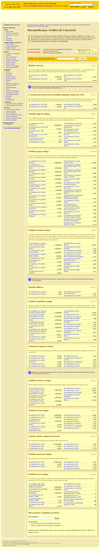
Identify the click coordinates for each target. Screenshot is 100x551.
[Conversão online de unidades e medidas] (12, 5)
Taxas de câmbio (10, 64)
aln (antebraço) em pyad (71, 421)
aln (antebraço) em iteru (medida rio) (36, 124)
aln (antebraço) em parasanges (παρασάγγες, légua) (37, 166)
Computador (7, 102)
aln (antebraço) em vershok (72, 423)
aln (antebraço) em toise (71, 390)
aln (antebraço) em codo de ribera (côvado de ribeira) (72, 317)
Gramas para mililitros (11, 116)
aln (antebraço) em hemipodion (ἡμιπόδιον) (71, 205)
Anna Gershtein (25, 543)
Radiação (8, 98)
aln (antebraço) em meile (36, 444)
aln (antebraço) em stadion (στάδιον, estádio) (37, 185)
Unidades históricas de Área (13, 49)
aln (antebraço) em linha (71, 364)
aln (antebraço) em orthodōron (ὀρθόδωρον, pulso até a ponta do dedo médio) (73, 197)
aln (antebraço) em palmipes (73, 250)
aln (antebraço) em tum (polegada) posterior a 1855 (72, 496)
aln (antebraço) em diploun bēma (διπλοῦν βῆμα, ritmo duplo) (72, 166)
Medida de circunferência (12, 84)
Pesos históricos (10, 44)
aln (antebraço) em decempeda (35, 260)
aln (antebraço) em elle (36, 448)
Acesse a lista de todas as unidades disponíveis (45, 523)
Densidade (9, 75)
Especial (6, 51)
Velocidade (9, 38)
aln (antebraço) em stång (36, 502)
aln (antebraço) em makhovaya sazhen (35, 429)
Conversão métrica (11, 111)
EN (81, 6)
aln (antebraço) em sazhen (37, 426)
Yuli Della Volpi (26, 544)
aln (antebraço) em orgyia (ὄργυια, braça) (72, 161)
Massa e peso (9, 31)
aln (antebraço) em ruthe (36, 446)
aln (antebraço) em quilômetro (38, 75)
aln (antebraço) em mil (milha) (38, 489)
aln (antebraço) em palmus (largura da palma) (72, 259)
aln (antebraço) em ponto (72, 366)
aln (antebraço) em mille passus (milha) (36, 251)
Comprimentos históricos (12, 46)
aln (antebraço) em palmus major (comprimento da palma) (73, 255)
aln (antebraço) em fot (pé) (72, 484)
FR (92, 6)
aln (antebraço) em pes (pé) (72, 253)
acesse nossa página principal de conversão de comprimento (61, 40)
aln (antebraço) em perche (72, 388)
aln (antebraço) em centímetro (73, 75)
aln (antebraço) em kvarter (72, 486)
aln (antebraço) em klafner (37, 466)
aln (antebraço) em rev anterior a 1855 (36, 495)
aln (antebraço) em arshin (72, 415)
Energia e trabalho (11, 78)
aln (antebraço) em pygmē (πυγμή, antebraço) (72, 183)
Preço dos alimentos (11, 57)
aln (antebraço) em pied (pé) (73, 392)
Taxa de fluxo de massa (12, 94)
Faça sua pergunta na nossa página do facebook (46, 525)
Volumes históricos (11, 48)
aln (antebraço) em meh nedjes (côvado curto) (36, 139)
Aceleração (9, 73)
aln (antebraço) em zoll (71, 446)
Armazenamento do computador (14, 103)
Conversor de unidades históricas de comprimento (38, 6)
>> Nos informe (8, 124)
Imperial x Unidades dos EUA (13, 118)
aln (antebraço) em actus (36, 258)
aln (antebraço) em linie (71, 448)
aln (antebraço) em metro (37, 79)
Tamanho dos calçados (12, 66)
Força (7, 82)
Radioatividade (10, 99)
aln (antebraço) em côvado (37, 292)
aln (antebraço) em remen (37, 142)
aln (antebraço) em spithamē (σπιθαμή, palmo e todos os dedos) (73, 191)
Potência (8, 80)
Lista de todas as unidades (13, 109)
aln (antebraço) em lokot (71, 417)
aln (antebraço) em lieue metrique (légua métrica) (36, 400)
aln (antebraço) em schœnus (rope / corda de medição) (38, 244)
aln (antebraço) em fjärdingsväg (35, 492)
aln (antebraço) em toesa (36, 358)
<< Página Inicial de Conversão (11, 25)
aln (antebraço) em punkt (71, 468)
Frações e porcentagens (12, 60)
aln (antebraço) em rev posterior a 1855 (36, 499)
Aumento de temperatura (12, 91)
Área (7, 36)
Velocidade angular (11, 87)
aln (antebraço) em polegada (73, 106)
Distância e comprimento (12, 33)
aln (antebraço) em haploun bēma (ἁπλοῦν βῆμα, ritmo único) (72, 171)
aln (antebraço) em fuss (71, 444)
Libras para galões (11, 113)
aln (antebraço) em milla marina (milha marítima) (36, 322)
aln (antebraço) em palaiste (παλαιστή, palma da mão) (72, 216)
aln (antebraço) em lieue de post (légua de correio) (37, 396)
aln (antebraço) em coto (71, 328)
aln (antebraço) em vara (71, 314)
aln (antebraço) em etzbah (72, 295)
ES (84, 6)
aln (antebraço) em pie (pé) (72, 324)
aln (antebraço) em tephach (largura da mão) (72, 292)
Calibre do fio (9, 85)
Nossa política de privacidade (12, 128)
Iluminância (9, 96)
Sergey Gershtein (18, 543)
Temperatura (9, 40)
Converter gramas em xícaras (13, 114)
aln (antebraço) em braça (37, 356)
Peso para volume (11, 59)
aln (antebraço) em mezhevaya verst (35, 420)
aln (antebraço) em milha (36, 104)
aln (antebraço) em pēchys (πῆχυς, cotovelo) (72, 176)
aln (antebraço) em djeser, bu (73, 123)
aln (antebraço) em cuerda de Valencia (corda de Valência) (38, 330)
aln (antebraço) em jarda (36, 106)
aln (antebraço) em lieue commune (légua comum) (37, 389)
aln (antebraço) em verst (36, 417)
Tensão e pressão (10, 77)
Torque (8, 89)
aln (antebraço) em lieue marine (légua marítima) (36, 392)
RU (89, 6)
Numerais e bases (11, 62)
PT (86, 6)
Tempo (7, 71)
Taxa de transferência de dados (14, 105)
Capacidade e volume (12, 35)
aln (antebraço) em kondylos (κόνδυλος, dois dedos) (73, 219)
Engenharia (7, 70)
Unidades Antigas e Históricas (12, 42)
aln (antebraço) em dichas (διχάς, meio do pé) (72, 208)
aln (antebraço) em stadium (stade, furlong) (37, 255)
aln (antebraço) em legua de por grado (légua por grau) (37, 311)
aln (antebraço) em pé (71, 104)
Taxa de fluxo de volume (12, 92)
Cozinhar (8, 55)
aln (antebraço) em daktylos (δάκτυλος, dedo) (72, 223)
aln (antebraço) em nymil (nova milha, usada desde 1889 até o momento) (37, 485)
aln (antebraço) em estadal (37, 337)
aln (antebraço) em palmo (37, 294)
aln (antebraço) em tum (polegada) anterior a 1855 (72, 492)
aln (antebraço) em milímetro (73, 79)
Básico (6, 29)
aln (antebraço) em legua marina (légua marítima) (36, 315)
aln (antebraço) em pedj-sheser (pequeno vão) (71, 130)
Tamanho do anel (10, 67)
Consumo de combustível (12, 53)
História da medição (11, 120)
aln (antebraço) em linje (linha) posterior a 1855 (73, 503)
